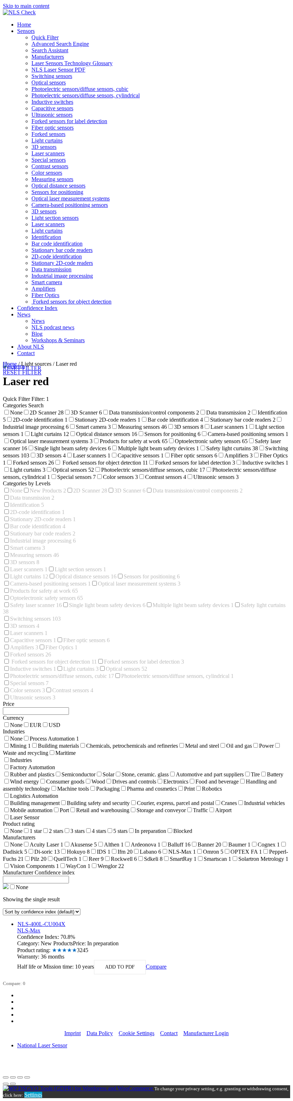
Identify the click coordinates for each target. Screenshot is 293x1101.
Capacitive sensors (52, 108)
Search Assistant (49, 50)
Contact (26, 353)
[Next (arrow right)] (13, 1084)
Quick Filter (45, 37)
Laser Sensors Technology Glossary (72, 63)
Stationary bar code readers (62, 250)
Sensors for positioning (57, 192)
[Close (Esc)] (6, 1077)
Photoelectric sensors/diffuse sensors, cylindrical (85, 95)
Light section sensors (55, 218)
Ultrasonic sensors (52, 115)
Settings (33, 1095)
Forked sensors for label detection (69, 121)
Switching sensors (51, 76)
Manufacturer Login (206, 1033)
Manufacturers (47, 57)
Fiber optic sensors (52, 128)
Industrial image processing (62, 276)
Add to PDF (120, 967)
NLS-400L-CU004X (41, 924)
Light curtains (47, 140)
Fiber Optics (45, 295)
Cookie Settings (136, 1033)
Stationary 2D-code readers (62, 263)
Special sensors (48, 160)
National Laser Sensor (42, 1045)
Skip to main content (26, 6)
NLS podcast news (52, 327)
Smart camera (46, 282)
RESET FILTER (22, 372)
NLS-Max (28, 930)
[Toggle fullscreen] (20, 1077)
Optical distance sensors (58, 186)
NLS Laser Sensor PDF (58, 70)
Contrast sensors (49, 166)
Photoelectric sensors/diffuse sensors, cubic (79, 89)
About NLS (30, 347)
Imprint (72, 1033)
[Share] (13, 1077)
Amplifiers (43, 289)
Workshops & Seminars (58, 340)
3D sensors (43, 147)
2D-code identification (56, 256)
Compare (156, 967)
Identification (46, 237)
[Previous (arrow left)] (6, 1084)
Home (24, 24)
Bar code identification (57, 244)
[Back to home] (19, 12)
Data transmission (51, 269)
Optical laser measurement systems (70, 198)
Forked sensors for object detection (71, 302)
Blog (37, 334)
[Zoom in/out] (27, 1077)
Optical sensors (48, 82)
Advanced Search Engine (60, 44)
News (23, 314)
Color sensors (46, 173)
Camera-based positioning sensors (69, 205)
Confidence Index (37, 308)
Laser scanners (48, 153)
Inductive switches (52, 102)
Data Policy (99, 1033)
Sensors (26, 31)
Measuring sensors (52, 179)
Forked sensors (48, 134)
